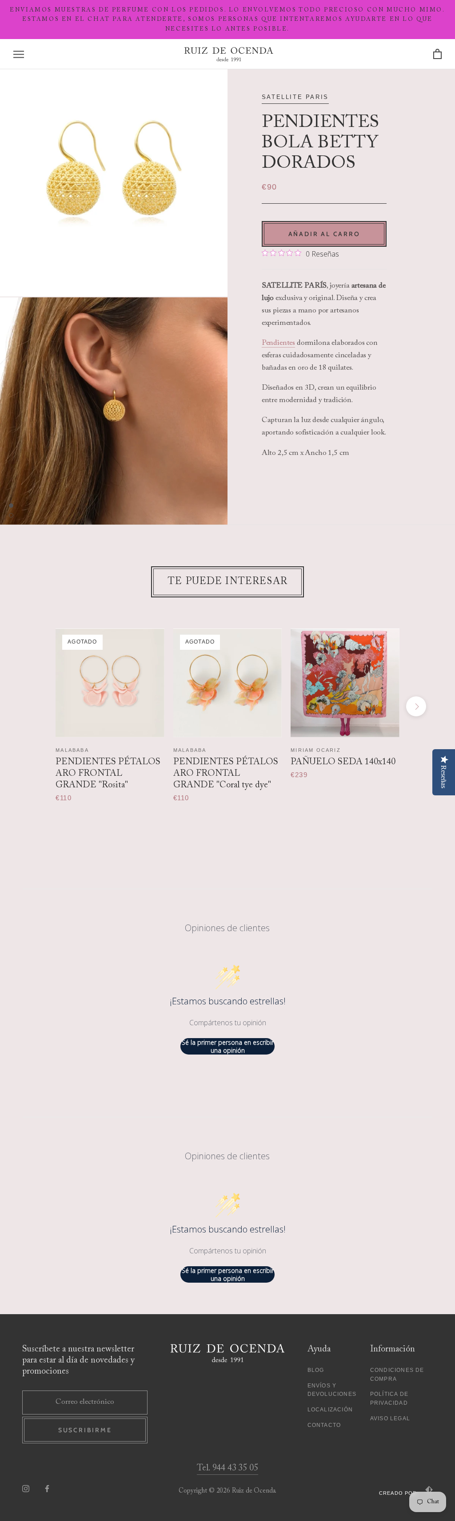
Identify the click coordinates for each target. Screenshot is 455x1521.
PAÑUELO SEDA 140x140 (343, 762)
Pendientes (278, 343)
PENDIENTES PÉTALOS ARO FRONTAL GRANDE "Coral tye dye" (225, 774)
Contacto (324, 1425)
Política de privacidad (389, 1398)
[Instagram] (25, 1488)
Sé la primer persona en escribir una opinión (228, 1046)
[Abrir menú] (18, 54)
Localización (330, 1409)
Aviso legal (390, 1418)
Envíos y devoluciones (331, 1390)
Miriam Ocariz (316, 750)
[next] (416, 706)
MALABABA (72, 750)
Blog (315, 1370)
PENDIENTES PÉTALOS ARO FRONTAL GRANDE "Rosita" (108, 774)
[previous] (39, 706)
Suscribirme (85, 1430)
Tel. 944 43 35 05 (227, 1468)
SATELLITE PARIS (295, 97)
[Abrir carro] (437, 54)
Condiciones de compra (397, 1374)
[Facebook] (47, 1488)
